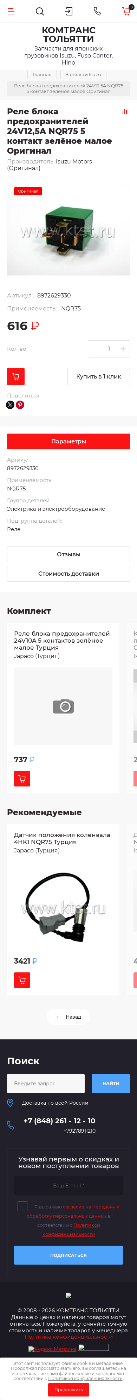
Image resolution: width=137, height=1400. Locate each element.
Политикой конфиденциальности (85, 1378)
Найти (111, 1083)
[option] (63, 708)
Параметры (68, 441)
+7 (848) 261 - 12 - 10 (60, 1121)
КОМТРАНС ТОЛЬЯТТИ (69, 34)
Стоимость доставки (68, 573)
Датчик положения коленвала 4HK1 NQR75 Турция (62, 838)
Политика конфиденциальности (69, 1336)
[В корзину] (16, 376)
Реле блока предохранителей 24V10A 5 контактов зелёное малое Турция (62, 640)
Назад (73, 1017)
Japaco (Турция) (37, 656)
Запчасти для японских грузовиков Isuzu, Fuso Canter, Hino (68, 55)
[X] (10, 405)
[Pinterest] (20, 405)
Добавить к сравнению (124, 111)
